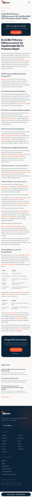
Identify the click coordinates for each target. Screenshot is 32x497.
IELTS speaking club (15, 156)
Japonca (20, 446)
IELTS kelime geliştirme (15, 172)
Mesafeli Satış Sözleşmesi (9, 474)
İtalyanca (4, 441)
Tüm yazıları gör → (5, 397)
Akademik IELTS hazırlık (17, 199)
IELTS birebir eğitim (16, 226)
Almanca (20, 435)
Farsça (19, 443)
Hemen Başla (16, 32)
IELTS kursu (20, 318)
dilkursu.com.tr (22, 103)
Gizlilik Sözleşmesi (7, 471)
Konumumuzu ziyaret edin (8, 264)
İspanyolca (21, 438)
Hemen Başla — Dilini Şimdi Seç (16, 494)
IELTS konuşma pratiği (19, 154)
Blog (8, 8)
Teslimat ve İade (6, 469)
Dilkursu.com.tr (22, 61)
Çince (3, 446)
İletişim (4, 460)
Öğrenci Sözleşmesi (5, 484)
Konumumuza (19, 316)
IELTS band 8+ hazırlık (16, 232)
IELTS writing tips (6, 139)
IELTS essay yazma (16, 135)
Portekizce (21, 449)
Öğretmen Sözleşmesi (16, 484)
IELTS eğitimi (18, 186)
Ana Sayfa (3, 8)
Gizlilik (2, 482)
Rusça (19, 441)
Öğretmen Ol (5, 466)
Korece (4, 449)
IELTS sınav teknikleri (9, 216)
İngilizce (4, 435)
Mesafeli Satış (9, 482)
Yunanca (4, 451)
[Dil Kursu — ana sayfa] (5, 2)
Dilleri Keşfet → (16, 353)
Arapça (4, 443)
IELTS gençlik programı (22, 203)
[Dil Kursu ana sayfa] (6, 413)
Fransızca (4, 438)
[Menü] (29, 2)
